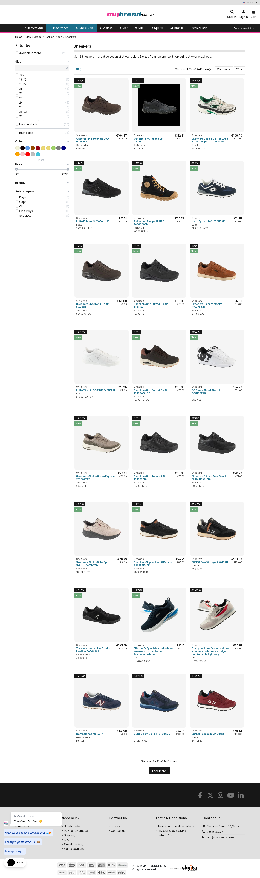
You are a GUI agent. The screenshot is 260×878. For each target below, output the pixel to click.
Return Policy (166, 835)
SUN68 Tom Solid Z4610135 (208, 734)
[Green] (53, 148)
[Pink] (22, 154)
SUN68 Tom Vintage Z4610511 (210, 562)
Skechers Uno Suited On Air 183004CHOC (151, 391)
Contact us (118, 830)
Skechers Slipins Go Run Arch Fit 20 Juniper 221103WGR (210, 140)
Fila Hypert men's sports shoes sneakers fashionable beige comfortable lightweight (210, 651)
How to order (72, 826)
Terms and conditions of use (176, 826)
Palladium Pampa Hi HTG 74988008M (149, 223)
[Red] (27, 154)
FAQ (66, 839)
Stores (115, 826)
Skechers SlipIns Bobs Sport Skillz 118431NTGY (93, 563)
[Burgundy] (38, 148)
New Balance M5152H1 (89, 734)
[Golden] (43, 148)
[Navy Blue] (63, 148)
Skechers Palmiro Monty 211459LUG (207, 305)
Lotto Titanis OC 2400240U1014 (95, 390)
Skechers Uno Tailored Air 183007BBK (150, 477)
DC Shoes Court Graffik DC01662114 (206, 391)
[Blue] (27, 148)
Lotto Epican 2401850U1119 (92, 221)
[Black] (22, 148)
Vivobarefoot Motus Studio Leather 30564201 (93, 649)
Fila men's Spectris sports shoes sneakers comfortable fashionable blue (153, 651)
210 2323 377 (215, 832)
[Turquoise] (38, 154)
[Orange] (17, 154)
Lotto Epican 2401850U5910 (209, 221)
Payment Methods (76, 830)
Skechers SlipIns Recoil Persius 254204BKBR (153, 563)
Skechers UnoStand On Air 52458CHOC (92, 305)
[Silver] (33, 154)
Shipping (69, 835)
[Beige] (17, 148)
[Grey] (58, 148)
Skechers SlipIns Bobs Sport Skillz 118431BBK (209, 477)
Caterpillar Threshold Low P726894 (92, 140)
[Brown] (33, 148)
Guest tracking (73, 844)
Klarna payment (74, 848)
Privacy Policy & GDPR (172, 830)
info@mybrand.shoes (220, 837)
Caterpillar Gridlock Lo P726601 (148, 140)
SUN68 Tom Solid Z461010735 (152, 734)
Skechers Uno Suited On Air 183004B (151, 305)
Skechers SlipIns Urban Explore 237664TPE (95, 477)
